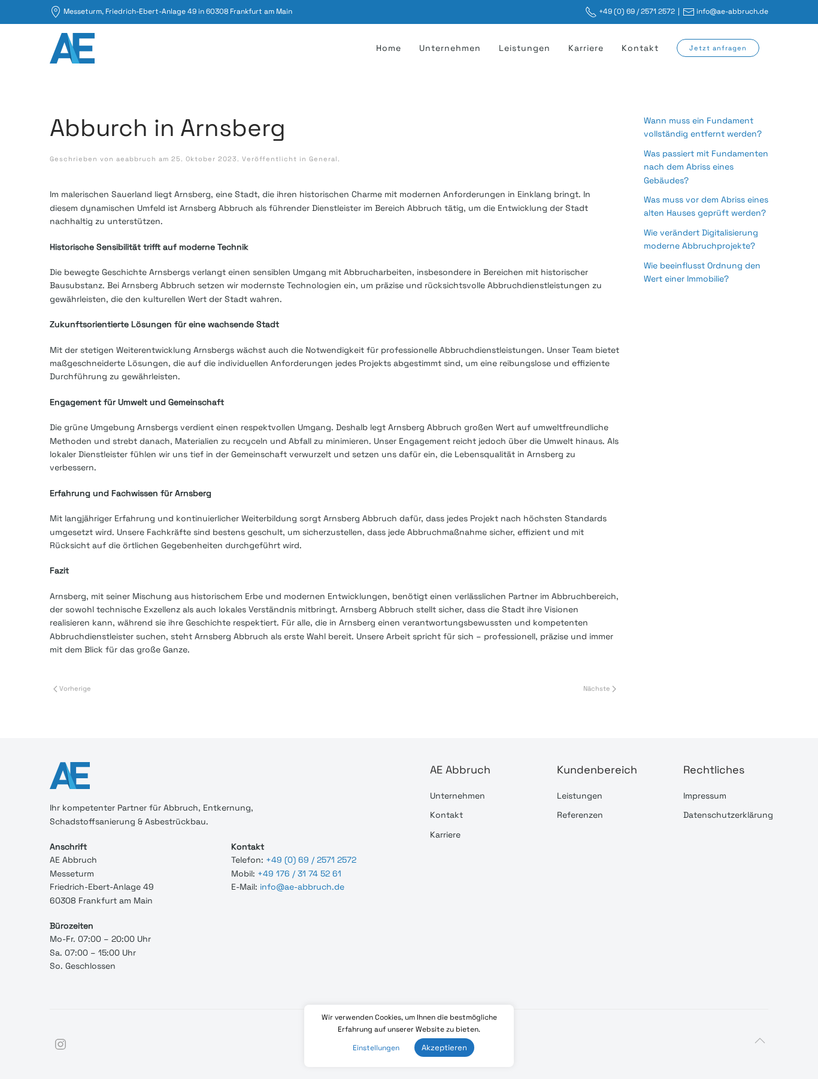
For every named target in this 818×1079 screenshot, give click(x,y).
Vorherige (74, 688)
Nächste (597, 688)
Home (388, 48)
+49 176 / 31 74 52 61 (299, 873)
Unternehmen (450, 48)
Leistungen (524, 48)
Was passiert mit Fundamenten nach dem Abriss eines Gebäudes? (706, 167)
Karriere (586, 48)
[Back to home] (74, 48)
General (323, 159)
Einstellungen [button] (376, 1048)
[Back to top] (760, 1041)
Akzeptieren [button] (444, 1047)
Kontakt (640, 48)
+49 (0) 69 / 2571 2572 (637, 11)
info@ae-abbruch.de (732, 11)
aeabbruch (136, 159)
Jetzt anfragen (718, 48)
